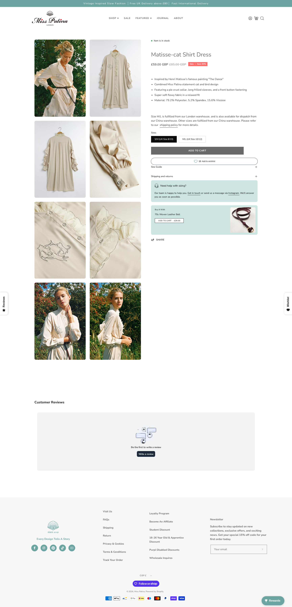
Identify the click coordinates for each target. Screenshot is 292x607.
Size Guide (156, 166)
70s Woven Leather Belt (167, 214)
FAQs (106, 519)
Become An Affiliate (161, 521)
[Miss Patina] (50, 18)
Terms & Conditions (114, 552)
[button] (127, 18)
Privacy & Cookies (113, 543)
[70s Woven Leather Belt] (243, 220)
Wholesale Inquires (160, 558)
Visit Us (107, 511)
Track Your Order (113, 560)
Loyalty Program (159, 513)
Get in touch (194, 193)
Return (107, 535)
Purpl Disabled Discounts (164, 550)
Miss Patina (139, 591)
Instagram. (233, 193)
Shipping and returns (162, 176)
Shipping (108, 527)
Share (160, 239)
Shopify (160, 591)
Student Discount (159, 529)
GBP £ (143, 575)
